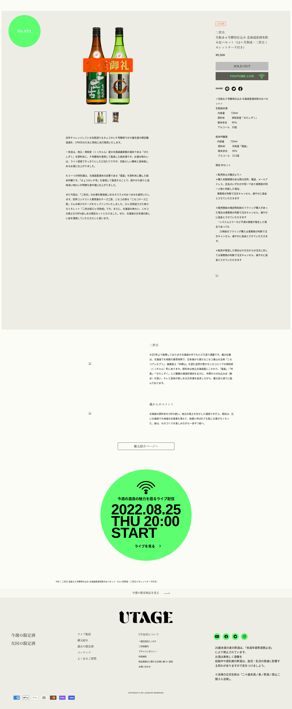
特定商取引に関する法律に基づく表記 (156, 662)
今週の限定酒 (23, 635)
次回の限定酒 (23, 643)
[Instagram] (244, 636)
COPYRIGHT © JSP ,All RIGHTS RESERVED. (146, 693)
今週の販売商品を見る (145, 592)
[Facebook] (240, 89)
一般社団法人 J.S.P (147, 641)
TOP (58, 581)
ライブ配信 (84, 634)
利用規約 (143, 657)
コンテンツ (84, 652)
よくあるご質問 (86, 658)
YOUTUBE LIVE (242, 76)
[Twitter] (234, 89)
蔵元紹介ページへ (146, 446)
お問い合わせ (145, 667)
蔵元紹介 (82, 640)
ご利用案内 (144, 646)
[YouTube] (217, 636)
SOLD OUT (242, 66)
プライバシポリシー (148, 651)
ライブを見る (145, 546)
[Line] (227, 89)
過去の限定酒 (85, 646)
